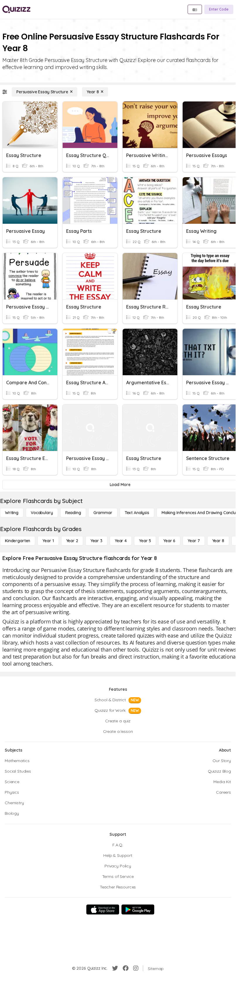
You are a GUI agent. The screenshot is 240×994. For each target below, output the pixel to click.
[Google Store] (137, 909)
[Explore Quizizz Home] (16, 9)
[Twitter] (115, 968)
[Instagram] (135, 968)
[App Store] (102, 909)
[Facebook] (125, 968)
